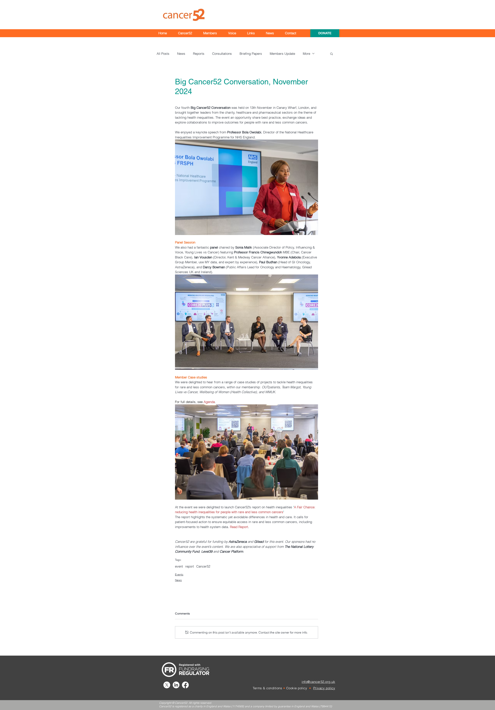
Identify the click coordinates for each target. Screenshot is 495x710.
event (179, 566)
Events (179, 574)
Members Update (282, 53)
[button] (185, 33)
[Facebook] (185, 685)
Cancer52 (203, 566)
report (189, 566)
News (181, 53)
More (306, 53)
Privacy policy (324, 688)
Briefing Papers (251, 53)
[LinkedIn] (176, 685)
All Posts (163, 53)
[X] (166, 685)
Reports (198, 53)
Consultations (222, 53)
